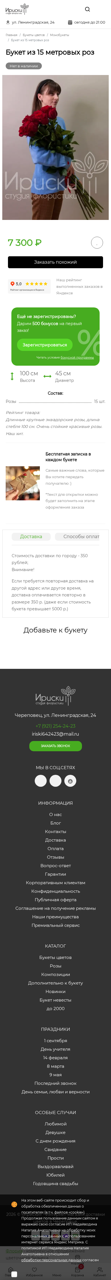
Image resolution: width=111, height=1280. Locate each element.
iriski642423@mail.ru (55, 734)
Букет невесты (55, 1000)
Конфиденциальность (55, 891)
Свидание (55, 1149)
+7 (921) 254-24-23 (55, 726)
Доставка (31, 536)
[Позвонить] (100, 9)
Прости (56, 1158)
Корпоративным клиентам (55, 882)
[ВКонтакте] (74, 9)
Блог (55, 823)
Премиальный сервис (56, 925)
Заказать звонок (55, 746)
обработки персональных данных (51, 1260)
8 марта (55, 1066)
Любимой (56, 1124)
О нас (55, 814)
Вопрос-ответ (55, 865)
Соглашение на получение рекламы (55, 908)
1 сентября (55, 1040)
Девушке (55, 1132)
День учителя (55, 1049)
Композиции (55, 974)
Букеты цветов (55, 957)
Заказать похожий (55, 262)
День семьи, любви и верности (56, 1091)
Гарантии (55, 874)
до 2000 (56, 1008)
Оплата (56, 848)
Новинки (55, 991)
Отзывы (55, 857)
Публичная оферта (56, 899)
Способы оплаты (83, 536)
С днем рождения (55, 1141)
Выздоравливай (55, 1166)
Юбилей (55, 1175)
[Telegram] (62, 9)
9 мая (56, 1074)
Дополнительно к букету (55, 983)
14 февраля (55, 1057)
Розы (55, 966)
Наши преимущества (55, 916)
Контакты (55, 831)
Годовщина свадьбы (55, 1183)
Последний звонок (55, 1083)
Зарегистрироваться (45, 344)
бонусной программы (77, 357)
